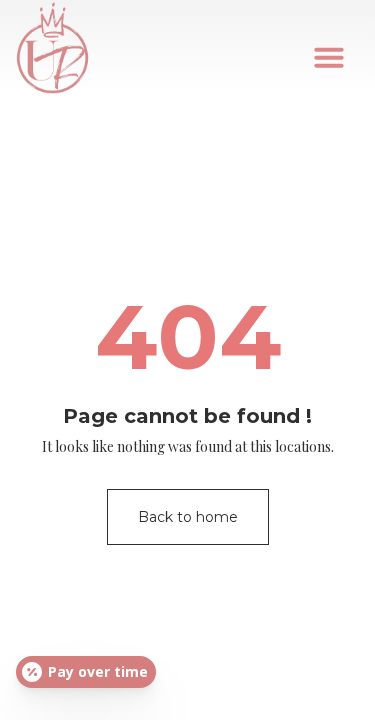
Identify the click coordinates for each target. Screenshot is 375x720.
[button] (329, 57)
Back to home (188, 517)
